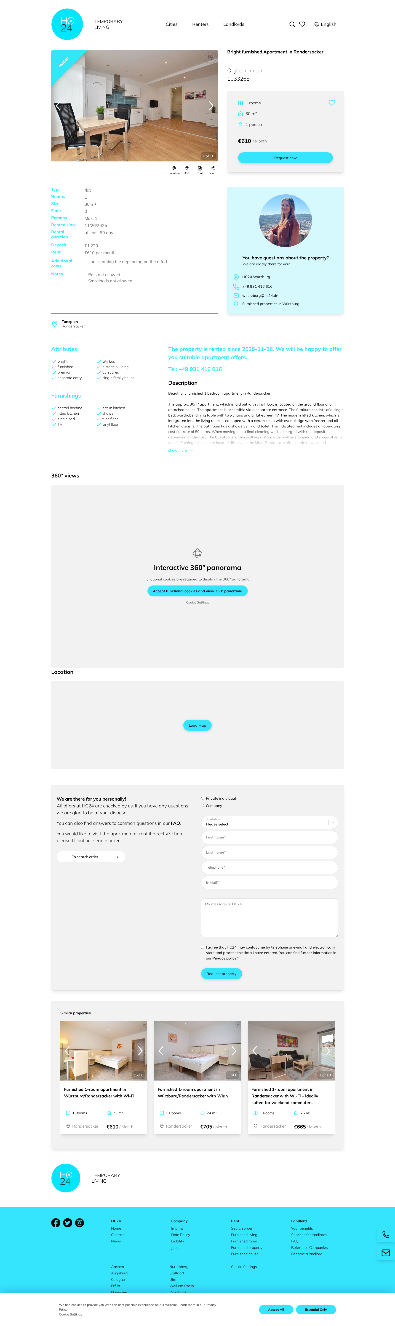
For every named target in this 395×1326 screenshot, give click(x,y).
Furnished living (244, 1234)
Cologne (118, 1279)
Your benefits (302, 1228)
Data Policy (180, 1234)
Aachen (117, 1266)
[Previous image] (58, 105)
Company (214, 805)
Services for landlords (309, 1234)
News (116, 1241)
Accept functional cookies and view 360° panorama (197, 591)
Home (116, 1228)
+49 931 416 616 (257, 286)
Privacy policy (224, 958)
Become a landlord (306, 1254)
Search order (242, 1228)
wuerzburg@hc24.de (260, 295)
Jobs (174, 1247)
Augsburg (119, 1273)
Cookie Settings (197, 602)
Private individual (221, 798)
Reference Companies (309, 1247)
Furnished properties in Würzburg (270, 303)
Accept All (276, 1310)
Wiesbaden (179, 1292)
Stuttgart (176, 1273)
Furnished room (244, 1241)
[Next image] (211, 105)
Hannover (119, 1292)
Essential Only (316, 1310)
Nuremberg (179, 1266)
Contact (117, 1234)
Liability (177, 1241)
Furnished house (245, 1254)
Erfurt (115, 1286)
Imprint (177, 1228)
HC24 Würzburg (256, 276)
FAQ (175, 823)
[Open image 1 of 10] (134, 105)
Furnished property (246, 1247)
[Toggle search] (292, 24)
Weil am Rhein (181, 1286)
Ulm (172, 1279)
